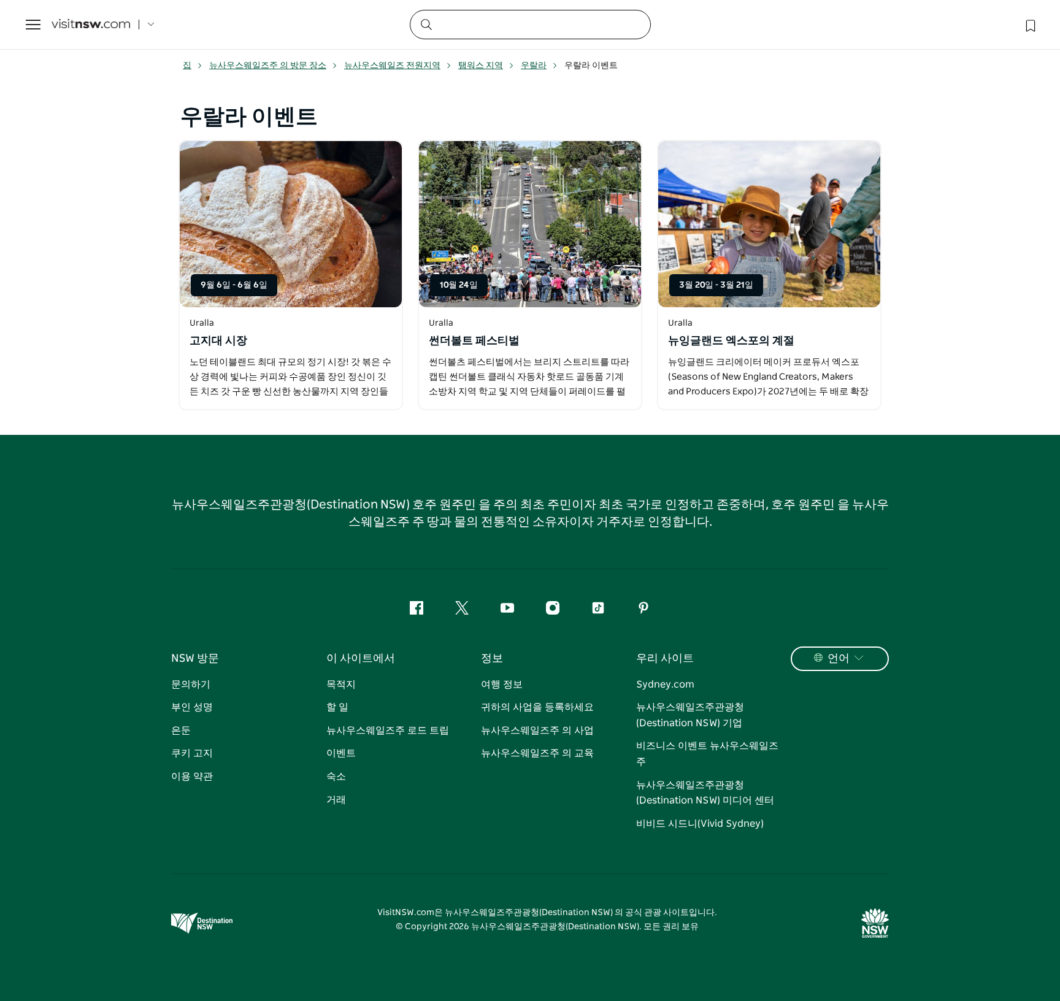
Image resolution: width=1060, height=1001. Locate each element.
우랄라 (534, 65)
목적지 (341, 684)
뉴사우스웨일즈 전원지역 (392, 65)
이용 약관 (192, 776)
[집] (91, 25)
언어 (839, 658)
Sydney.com (665, 684)
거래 (336, 800)
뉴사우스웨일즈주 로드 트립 (387, 730)
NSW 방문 (195, 658)
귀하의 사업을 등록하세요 (537, 707)
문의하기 (190, 684)
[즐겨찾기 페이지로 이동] (1029, 24)
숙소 (336, 776)
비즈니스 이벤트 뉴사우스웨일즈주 (707, 754)
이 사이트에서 (360, 658)
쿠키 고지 (192, 753)
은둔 (181, 730)
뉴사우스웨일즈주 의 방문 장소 (267, 65)
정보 (492, 658)
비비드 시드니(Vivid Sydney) (700, 824)
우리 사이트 (665, 658)
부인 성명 (192, 707)
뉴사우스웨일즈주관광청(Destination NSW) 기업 (690, 715)
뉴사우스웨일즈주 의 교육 (537, 753)
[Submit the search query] (426, 24)
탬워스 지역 (480, 65)
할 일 (337, 707)
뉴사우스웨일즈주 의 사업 (537, 730)
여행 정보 (502, 684)
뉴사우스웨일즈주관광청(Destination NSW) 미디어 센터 (705, 793)
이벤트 (341, 753)
